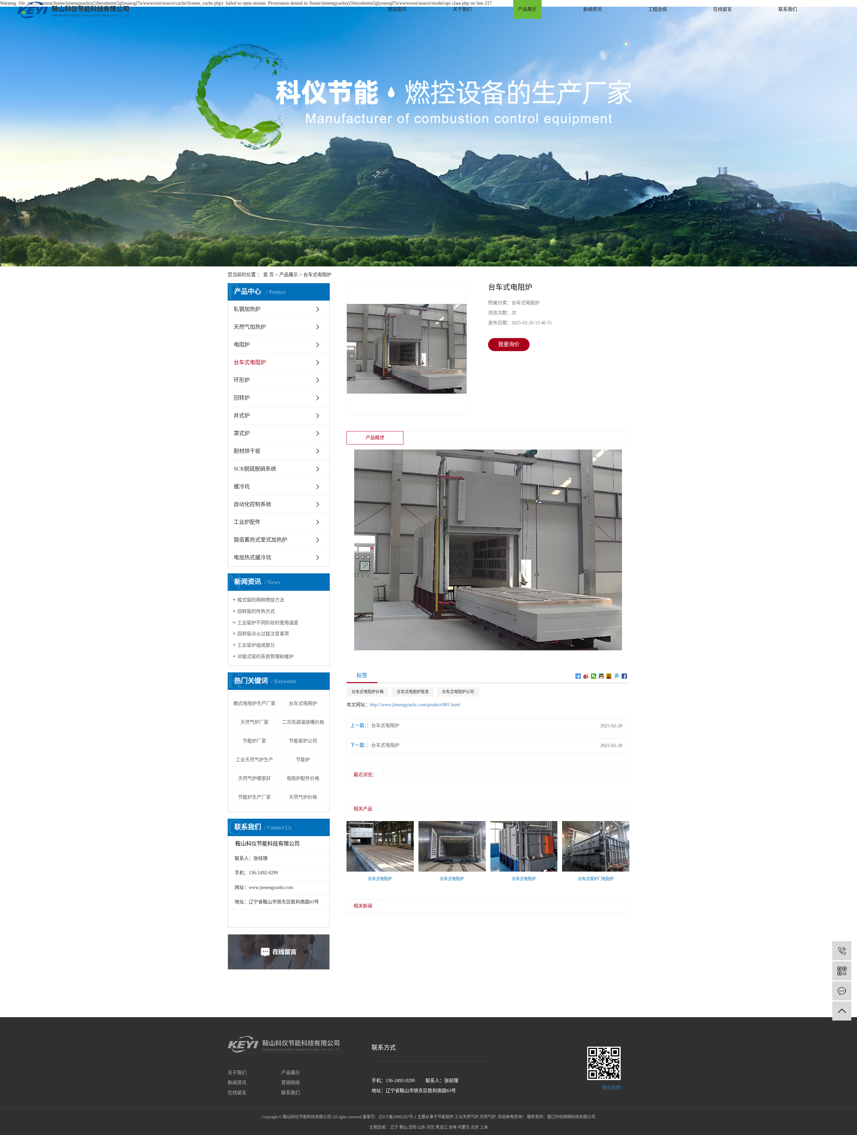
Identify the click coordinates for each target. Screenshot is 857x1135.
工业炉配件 (247, 522)
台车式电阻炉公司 (458, 692)
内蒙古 (464, 1127)
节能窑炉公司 (303, 740)
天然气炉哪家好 (254, 778)
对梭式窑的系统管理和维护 (265, 656)
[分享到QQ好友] (601, 676)
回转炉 (242, 398)
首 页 (268, 274)
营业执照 (611, 1087)
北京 (475, 1127)
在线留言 (722, 9)
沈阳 (412, 1127)
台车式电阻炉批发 (413, 692)
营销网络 (290, 1082)
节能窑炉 (446, 1117)
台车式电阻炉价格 (368, 692)
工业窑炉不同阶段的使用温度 (267, 622)
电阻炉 (242, 344)
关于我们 (462, 9)
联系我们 (787, 9)
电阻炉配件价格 (303, 778)
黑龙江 (442, 1127)
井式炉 (242, 415)
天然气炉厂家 (254, 722)
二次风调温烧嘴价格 (303, 722)
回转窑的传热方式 (256, 611)
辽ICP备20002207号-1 (397, 1117)
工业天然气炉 (467, 1117)
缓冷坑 (242, 486)
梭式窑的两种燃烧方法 (260, 599)
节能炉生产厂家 (254, 797)
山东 (421, 1127)
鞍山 (403, 1127)
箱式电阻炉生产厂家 (254, 703)
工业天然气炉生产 (254, 759)
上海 (484, 1127)
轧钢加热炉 (247, 309)
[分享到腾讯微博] (617, 676)
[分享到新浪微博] (586, 676)
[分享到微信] (594, 676)
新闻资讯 (592, 9)
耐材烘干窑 (247, 451)
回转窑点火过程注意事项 (263, 633)
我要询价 (509, 344)
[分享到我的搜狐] (609, 676)
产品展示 (527, 9)
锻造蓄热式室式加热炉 (260, 540)
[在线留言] (841, 990)
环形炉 (242, 380)
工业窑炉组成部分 (256, 645)
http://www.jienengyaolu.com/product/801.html (415, 704)
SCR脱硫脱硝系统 (255, 469)
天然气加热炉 (250, 327)
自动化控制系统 (252, 504)
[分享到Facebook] (624, 676)
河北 (430, 1127)
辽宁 (394, 1127)
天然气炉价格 (303, 797)
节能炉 (303, 759)
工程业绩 (657, 9)
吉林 (453, 1127)
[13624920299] (841, 950)
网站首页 (397, 9)
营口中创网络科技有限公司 (571, 1117)
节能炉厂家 (254, 740)
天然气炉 (488, 1117)
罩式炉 (242, 433)
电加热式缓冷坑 (252, 557)
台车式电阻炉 (317, 274)
